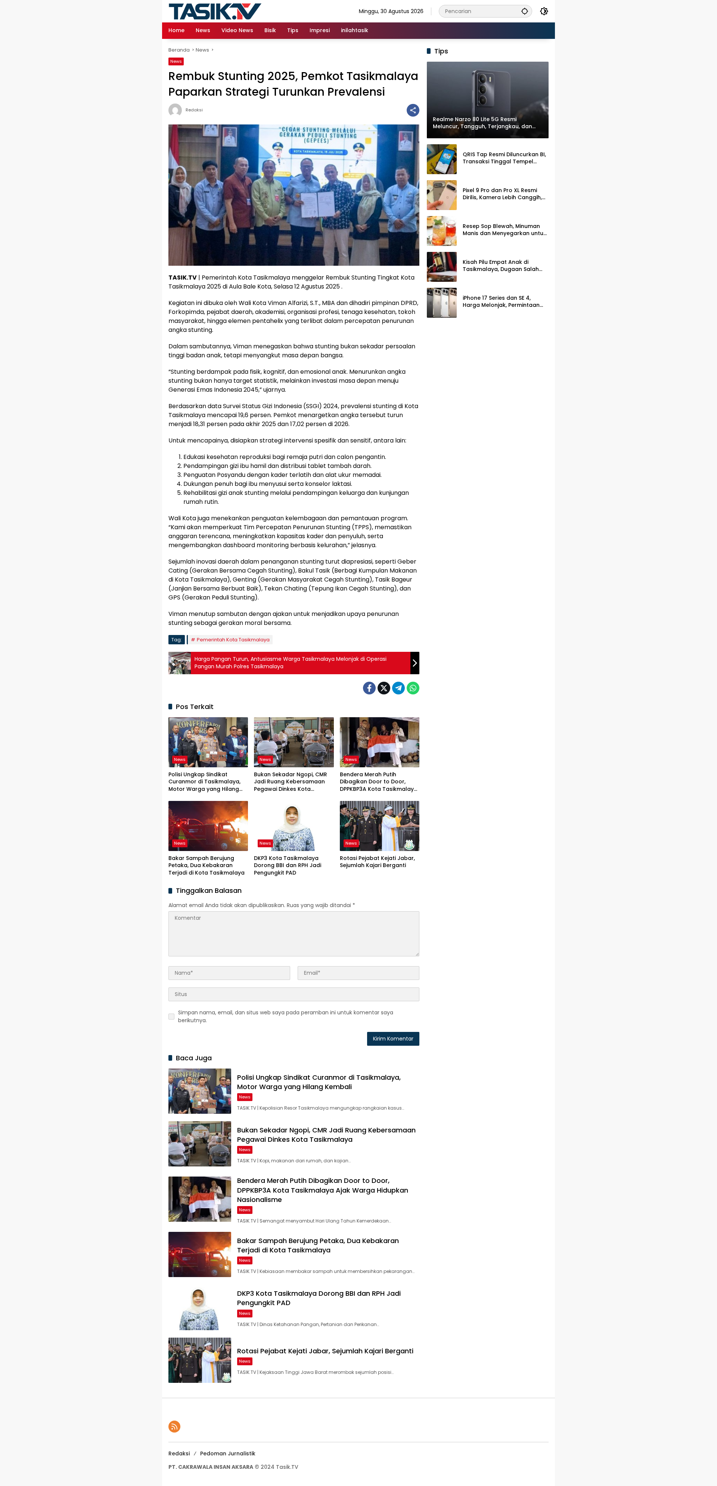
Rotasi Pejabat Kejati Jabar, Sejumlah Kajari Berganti (377, 862)
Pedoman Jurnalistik (227, 1453)
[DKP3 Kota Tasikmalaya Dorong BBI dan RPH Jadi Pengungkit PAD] (293, 826)
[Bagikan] (413, 110)
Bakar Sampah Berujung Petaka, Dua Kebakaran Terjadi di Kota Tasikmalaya (206, 865)
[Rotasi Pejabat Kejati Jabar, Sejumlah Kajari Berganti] (379, 826)
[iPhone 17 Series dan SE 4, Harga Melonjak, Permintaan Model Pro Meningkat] (442, 303)
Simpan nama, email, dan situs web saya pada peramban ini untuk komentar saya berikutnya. (285, 1016)
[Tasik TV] (233, 11)
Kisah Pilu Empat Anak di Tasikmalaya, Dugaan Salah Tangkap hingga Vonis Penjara (504, 266)
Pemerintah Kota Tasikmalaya (233, 639)
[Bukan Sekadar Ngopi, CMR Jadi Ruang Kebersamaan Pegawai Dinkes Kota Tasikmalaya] (293, 742)
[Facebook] (369, 688)
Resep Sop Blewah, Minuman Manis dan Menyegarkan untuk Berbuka (504, 230)
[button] (524, 11)
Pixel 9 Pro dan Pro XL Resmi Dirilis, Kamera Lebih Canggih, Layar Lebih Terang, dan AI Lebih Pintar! (502, 194)
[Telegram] (398, 688)
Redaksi (194, 110)
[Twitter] (384, 688)
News (176, 61)
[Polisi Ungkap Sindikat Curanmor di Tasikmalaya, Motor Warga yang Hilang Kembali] (208, 742)
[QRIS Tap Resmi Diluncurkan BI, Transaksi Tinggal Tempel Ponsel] (442, 159)
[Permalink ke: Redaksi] (177, 110)
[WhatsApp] (413, 688)
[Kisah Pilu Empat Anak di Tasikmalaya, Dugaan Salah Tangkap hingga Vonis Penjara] (442, 267)
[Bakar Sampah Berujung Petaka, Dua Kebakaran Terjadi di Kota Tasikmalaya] (208, 826)
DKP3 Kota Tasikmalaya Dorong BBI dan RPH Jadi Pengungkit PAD (287, 865)
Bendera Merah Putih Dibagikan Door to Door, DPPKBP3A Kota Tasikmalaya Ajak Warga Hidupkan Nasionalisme (379, 782)
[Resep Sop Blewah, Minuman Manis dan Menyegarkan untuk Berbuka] (442, 231)
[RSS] (174, 1427)
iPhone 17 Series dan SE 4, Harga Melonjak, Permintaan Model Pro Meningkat (501, 302)
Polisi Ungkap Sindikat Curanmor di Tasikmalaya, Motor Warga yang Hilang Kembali (204, 782)
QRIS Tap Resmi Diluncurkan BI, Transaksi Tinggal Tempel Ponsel (504, 158)
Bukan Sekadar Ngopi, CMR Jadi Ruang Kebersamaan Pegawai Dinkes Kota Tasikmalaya (290, 782)
